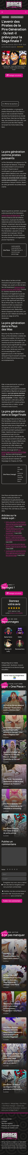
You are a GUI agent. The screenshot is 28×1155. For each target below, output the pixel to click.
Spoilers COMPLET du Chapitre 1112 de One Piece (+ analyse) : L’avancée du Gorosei (11, 755)
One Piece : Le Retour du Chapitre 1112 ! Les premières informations (12, 1086)
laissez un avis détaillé (16, 613)
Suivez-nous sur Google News (14, 675)
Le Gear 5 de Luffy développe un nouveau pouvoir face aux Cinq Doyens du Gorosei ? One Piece (12, 980)
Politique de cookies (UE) (10, 1128)
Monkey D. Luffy (8, 650)
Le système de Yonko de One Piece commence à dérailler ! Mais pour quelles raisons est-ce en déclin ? (12, 1058)
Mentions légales (7, 1123)
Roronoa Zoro (19, 649)
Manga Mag (14, 1103)
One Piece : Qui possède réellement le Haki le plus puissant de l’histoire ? (13, 781)
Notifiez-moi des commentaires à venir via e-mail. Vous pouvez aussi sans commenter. (14, 893)
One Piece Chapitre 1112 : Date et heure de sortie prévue (11, 830)
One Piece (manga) (16, 17)
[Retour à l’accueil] (14, 5)
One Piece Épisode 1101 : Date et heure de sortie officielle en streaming (12, 806)
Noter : (4, 869)
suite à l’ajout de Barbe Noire (11, 215)
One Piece (5, 17)
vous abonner (6, 896)
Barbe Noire (8, 637)
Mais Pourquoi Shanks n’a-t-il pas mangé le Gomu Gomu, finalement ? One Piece (12, 1007)
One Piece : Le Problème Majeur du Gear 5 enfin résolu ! (11, 956)
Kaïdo (20, 637)
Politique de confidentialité (10, 1126)
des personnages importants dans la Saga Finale (14, 452)
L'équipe (4, 1121)
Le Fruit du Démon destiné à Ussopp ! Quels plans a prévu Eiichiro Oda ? (13, 707)
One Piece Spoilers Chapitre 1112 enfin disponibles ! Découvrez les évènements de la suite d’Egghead (12, 1032)
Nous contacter (7, 1119)
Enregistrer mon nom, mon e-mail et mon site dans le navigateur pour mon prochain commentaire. (14, 885)
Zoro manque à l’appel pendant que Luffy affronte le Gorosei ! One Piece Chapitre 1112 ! (12, 731)
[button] (26, 12)
